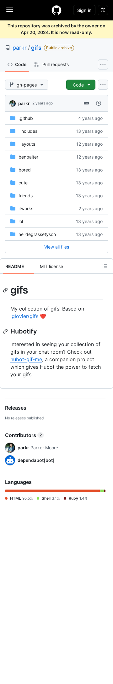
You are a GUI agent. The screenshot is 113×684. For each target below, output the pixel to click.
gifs (36, 47)
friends (26, 195)
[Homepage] (56, 10)
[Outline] (105, 266)
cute (23, 182)
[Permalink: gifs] (6, 290)
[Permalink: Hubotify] (6, 331)
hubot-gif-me (26, 359)
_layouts (27, 144)
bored (25, 169)
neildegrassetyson (37, 234)
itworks (26, 208)
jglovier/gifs (24, 316)
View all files (56, 246)
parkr (20, 47)
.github (26, 118)
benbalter (28, 157)
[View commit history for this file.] (98, 103)
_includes (28, 131)
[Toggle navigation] (9, 9)
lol (21, 221)
